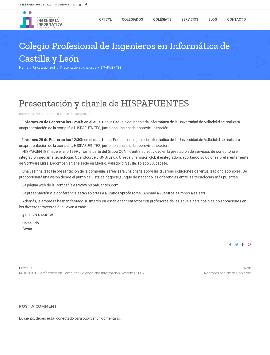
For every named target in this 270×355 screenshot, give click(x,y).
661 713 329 (43, 4)
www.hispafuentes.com (98, 185)
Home (23, 67)
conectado (65, 318)
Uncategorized (44, 67)
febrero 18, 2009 (31, 114)
